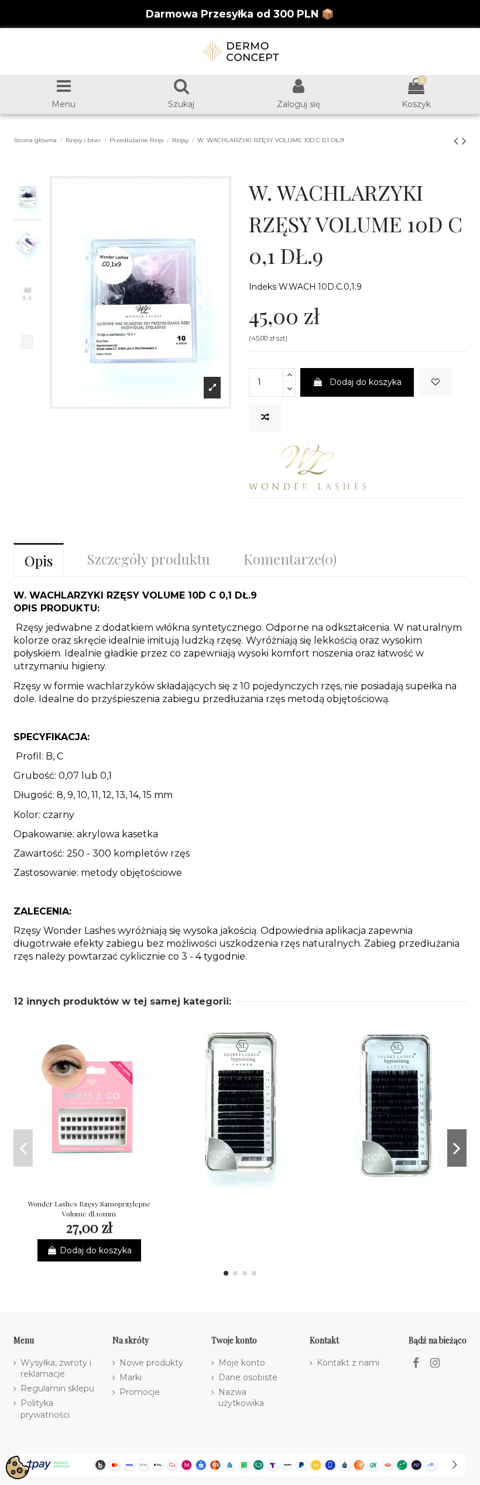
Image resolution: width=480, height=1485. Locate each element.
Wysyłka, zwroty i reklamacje (55, 1368)
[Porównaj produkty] (89, 1189)
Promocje (139, 1392)
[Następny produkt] (464, 140)
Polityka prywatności (45, 1409)
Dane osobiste (247, 1377)
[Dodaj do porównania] (265, 417)
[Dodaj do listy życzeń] (435, 382)
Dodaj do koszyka (366, 382)
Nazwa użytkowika (241, 1398)
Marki (130, 1377)
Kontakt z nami (348, 1362)
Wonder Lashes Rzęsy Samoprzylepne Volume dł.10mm (89, 1208)
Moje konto (241, 1362)
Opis (39, 560)
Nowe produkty (151, 1362)
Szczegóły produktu (148, 558)
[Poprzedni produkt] (458, 140)
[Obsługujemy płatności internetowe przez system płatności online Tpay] (240, 1464)
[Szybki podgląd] (105, 1189)
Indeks (262, 286)
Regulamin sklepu (57, 1388)
